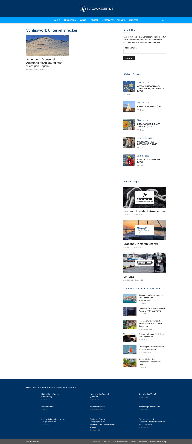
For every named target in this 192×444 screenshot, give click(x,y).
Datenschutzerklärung (158, 441)
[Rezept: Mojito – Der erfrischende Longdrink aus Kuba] (129, 362)
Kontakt (133, 441)
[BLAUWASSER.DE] (96, 9)
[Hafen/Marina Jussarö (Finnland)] (81, 397)
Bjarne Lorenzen (32, 69)
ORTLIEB (129, 276)
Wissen (82, 20)
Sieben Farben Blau (98, 407)
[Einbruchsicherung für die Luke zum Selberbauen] (129, 337)
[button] (162, 20)
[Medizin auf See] (32, 410)
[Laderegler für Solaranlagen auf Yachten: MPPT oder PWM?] (129, 311)
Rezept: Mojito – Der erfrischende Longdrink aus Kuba (150, 362)
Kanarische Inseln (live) (149, 106)
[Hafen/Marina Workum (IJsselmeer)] (32, 397)
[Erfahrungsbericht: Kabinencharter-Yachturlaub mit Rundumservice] (129, 422)
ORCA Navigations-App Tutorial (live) (148, 125)
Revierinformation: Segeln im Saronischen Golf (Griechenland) (150, 297)
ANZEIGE (126, 214)
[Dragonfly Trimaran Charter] (144, 230)
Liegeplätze (111, 20)
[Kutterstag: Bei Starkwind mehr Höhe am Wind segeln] (129, 349)
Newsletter (97, 441)
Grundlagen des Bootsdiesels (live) (147, 143)
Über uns (107, 441)
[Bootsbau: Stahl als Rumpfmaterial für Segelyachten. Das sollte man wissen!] (81, 422)
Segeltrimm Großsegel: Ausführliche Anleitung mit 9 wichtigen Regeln (44, 63)
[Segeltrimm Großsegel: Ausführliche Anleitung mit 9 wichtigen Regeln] (47, 45)
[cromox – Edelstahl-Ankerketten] (144, 197)
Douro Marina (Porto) (147, 394)
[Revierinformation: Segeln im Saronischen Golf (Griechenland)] (129, 298)
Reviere (95, 20)
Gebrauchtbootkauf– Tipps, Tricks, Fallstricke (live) (150, 88)
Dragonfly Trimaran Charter (140, 243)
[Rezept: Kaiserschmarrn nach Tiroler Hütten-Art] (32, 422)
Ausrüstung (67, 20)
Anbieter (136, 20)
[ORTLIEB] (144, 262)
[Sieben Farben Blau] (81, 410)
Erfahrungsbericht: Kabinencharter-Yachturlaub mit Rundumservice (152, 422)
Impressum (143, 441)
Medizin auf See (47, 407)
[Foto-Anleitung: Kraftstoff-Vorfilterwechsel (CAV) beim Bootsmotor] (129, 324)
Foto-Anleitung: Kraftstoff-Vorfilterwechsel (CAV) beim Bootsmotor (150, 323)
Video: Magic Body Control (149, 407)
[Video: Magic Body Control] (129, 410)
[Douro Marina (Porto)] (129, 397)
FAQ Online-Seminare (120, 441)
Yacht (52, 20)
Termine (125, 20)
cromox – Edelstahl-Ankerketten (144, 211)
